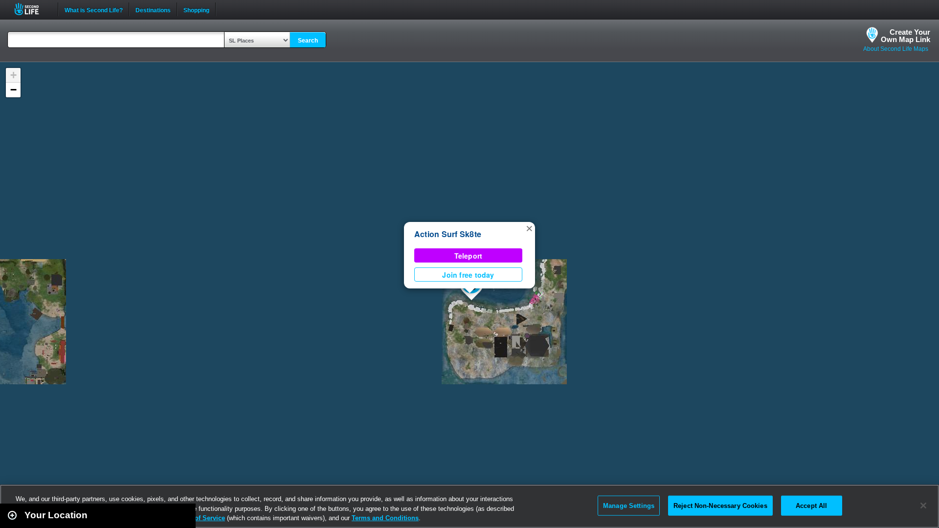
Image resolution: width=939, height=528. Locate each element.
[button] (529, 228)
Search (308, 40)
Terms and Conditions (385, 518)
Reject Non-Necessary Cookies (720, 505)
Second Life (32, 9)
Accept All (811, 505)
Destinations (153, 9)
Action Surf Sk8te (447, 234)
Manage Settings (628, 505)
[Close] (923, 505)
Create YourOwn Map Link (905, 36)
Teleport (468, 256)
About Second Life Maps (895, 48)
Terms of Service (199, 518)
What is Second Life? (94, 9)
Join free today (468, 275)
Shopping (196, 9)
